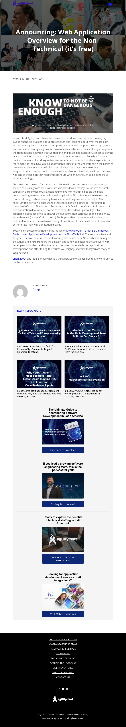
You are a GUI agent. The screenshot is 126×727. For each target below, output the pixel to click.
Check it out (19, 258)
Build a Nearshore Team (63, 639)
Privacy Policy (82, 714)
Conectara (70, 714)
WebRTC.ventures (56, 714)
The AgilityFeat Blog (63, 658)
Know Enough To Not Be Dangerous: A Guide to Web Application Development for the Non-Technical (62, 232)
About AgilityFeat (63, 672)
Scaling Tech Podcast (63, 663)
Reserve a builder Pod (63, 648)
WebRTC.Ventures (63, 667)
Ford (27, 78)
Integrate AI (63, 653)
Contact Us (63, 677)
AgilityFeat (42, 714)
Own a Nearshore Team (63, 644)
